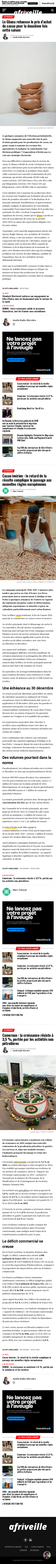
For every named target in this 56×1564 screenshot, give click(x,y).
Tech (26, 1547)
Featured (25, 288)
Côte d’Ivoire (11, 827)
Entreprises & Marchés (13, 1547)
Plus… (49, 1547)
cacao (18, 615)
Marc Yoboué (18, 491)
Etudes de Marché (37, 1547)
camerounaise (19, 1161)
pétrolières (23, 1190)
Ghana (39, 215)
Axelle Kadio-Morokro (21, 37)
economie (25, 868)
